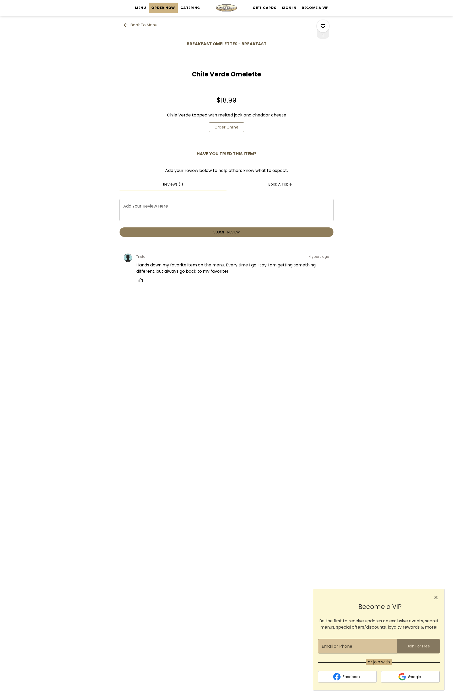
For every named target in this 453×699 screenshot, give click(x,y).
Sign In (289, 7)
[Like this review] (142, 280)
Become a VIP (315, 7)
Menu (140, 7)
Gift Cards (265, 7)
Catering (190, 7)
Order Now (163, 7)
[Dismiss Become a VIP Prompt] (436, 597)
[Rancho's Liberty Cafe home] (226, 7)
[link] (226, 127)
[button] (140, 25)
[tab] (173, 184)
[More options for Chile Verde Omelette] (323, 26)
